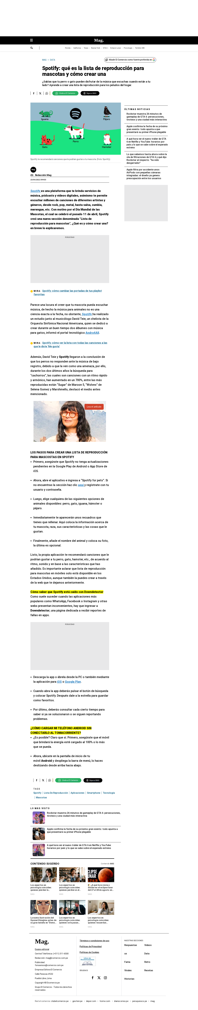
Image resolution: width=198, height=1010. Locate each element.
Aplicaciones (77, 792)
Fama (127, 962)
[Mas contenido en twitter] (99, 978)
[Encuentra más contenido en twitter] (40, 93)
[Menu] (33, 40)
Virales (128, 970)
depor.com (91, 1001)
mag (152, 1001)
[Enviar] (31, 48)
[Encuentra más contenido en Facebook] (33, 93)
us (125, 953)
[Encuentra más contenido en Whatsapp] (46, 93)
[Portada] (42, 946)
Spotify (37, 792)
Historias (129, 978)
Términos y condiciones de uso (94, 941)
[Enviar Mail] (32, 175)
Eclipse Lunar (115, 48)
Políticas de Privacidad (91, 946)
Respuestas (130, 945)
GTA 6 (105, 48)
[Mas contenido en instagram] (105, 978)
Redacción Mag (43, 175)
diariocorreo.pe (121, 1001)
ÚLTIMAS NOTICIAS (137, 109)
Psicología (128, 48)
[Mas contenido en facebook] (92, 978)
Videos (148, 945)
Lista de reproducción (56, 792)
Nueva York (95, 48)
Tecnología (109, 792)
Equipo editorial (42, 949)
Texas (86, 48)
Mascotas (41, 797)
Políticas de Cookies (89, 952)
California (77, 48)
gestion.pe (77, 1001)
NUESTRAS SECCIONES (133, 941)
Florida (67, 48)
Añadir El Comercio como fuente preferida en (130, 60)
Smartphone (93, 792)
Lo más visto (40, 808)
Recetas (148, 970)
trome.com (105, 1001)
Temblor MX (140, 48)
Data (146, 953)
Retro (147, 962)
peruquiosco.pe (139, 1001)
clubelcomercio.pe (60, 1001)
